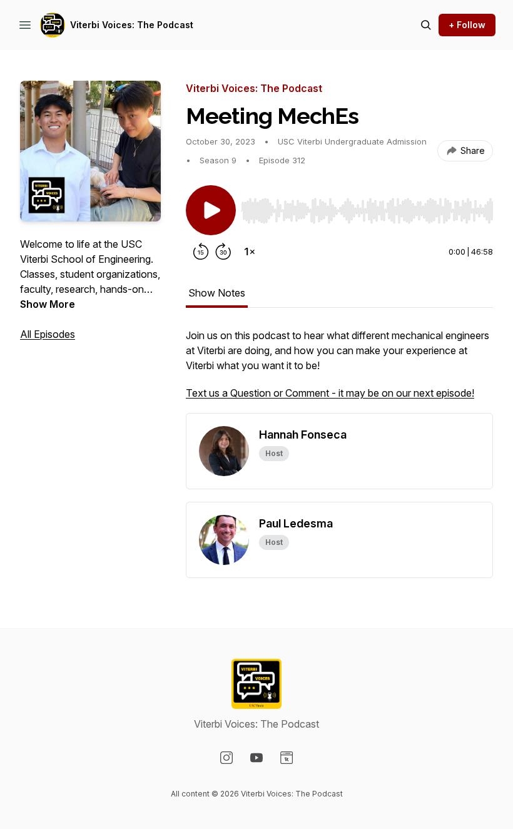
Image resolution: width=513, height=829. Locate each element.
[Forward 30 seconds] (223, 251)
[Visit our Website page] (286, 757)
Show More (47, 304)
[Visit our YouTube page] (256, 757)
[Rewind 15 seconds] (201, 251)
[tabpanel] (339, 370)
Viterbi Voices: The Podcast (131, 24)
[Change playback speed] (249, 251)
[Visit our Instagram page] (226, 757)
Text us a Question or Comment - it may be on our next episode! (330, 393)
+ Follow (467, 24)
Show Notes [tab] (216, 293)
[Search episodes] (426, 25)
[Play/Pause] (211, 210)
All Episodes (47, 334)
